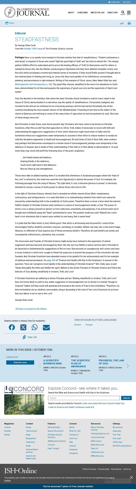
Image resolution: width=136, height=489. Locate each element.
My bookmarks (54, 427)
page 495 (51, 260)
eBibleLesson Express (57, 441)
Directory (112, 13)
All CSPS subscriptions (122, 446)
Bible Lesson (96, 441)
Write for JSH (97, 13)
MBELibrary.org (97, 456)
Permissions (116, 469)
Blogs (28, 435)
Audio (28, 446)
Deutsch (77, 325)
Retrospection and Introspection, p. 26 (33, 84)
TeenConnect (31, 431)
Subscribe (115, 2)
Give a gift (117, 438)
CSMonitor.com (97, 452)
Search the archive (55, 431)
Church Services (98, 437)
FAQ (71, 442)
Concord (51, 445)
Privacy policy (103, 469)
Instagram (73, 453)
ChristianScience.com (100, 434)
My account (117, 427)
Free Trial (116, 435)
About (71, 13)
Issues (28, 427)
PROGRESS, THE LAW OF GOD (111, 362)
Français (89, 325)
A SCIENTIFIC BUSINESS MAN (52, 362)
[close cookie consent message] (131, 477)
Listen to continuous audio (69, 407)
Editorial (20, 33)
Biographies (31, 438)
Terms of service (89, 469)
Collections (30, 442)
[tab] (13, 424)
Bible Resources (97, 445)
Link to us (73, 438)
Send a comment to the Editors (32, 309)
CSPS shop (117, 442)
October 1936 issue (33, 48)
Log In (128, 2)
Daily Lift (94, 448)
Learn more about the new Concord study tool (103, 403)
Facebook (73, 449)
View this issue (20, 362)
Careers (72, 446)
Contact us (73, 435)
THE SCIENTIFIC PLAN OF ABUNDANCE (80, 363)
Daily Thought (53, 448)
